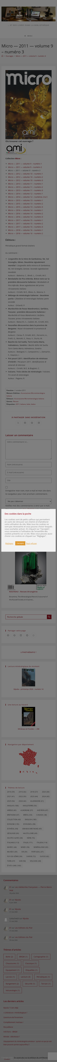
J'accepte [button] (20, 543)
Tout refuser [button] (31, 543)
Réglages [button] (9, 543)
